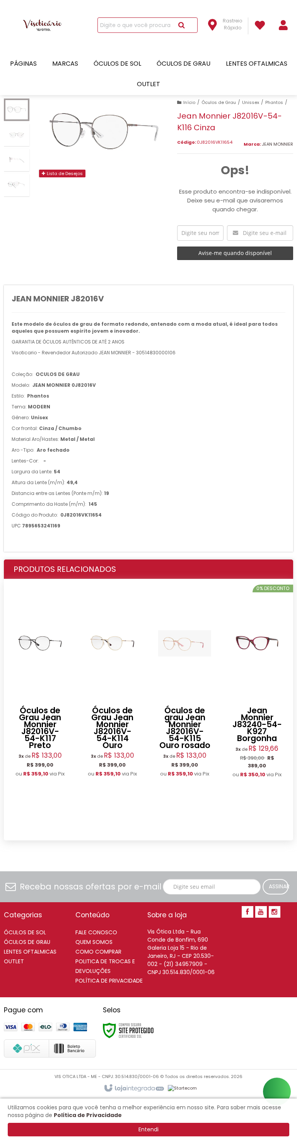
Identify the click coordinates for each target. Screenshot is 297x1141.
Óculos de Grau (218, 102)
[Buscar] (181, 25)
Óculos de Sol (25, 932)
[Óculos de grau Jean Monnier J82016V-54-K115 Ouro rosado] (184, 710)
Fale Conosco (96, 932)
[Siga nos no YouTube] (261, 912)
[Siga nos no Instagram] (274, 912)
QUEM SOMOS (94, 942)
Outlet (14, 961)
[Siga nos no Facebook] (247, 912)
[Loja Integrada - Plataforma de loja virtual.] (134, 1088)
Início (189, 102)
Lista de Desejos (64, 173)
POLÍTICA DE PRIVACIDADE (109, 981)
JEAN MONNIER (277, 144)
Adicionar (47, 821)
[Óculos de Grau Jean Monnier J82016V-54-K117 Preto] (40, 710)
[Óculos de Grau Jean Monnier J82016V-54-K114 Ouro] (112, 710)
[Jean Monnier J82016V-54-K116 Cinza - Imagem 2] (16, 135)
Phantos (274, 102)
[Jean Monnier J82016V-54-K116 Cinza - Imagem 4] (16, 185)
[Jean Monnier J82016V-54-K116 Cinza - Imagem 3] (16, 160)
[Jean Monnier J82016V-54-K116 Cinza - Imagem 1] (16, 110)
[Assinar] (275, 886)
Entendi (148, 1129)
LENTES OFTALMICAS (30, 952)
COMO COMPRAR (98, 952)
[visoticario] (44, 25)
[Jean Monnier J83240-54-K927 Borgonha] (257, 710)
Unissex (250, 102)
